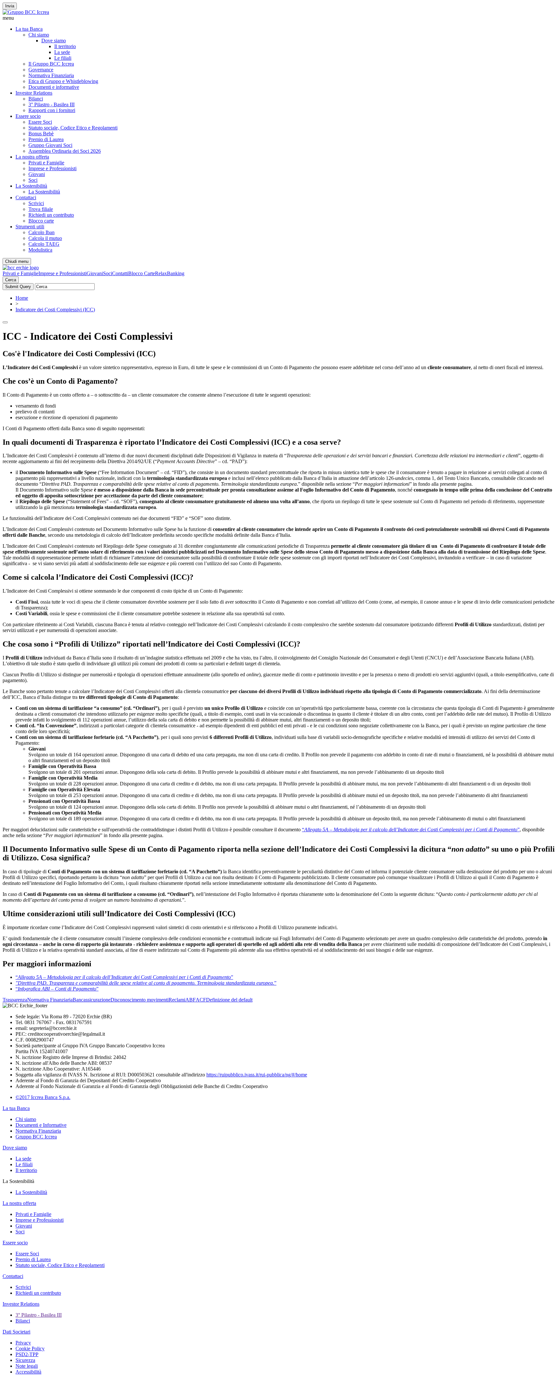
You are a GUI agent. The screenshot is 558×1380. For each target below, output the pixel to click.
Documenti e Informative (41, 1125)
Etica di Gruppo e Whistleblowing (63, 81)
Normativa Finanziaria (51, 75)
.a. (68, 1097)
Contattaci (26, 197)
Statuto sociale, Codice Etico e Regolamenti (73, 127)
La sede (62, 52)
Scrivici (36, 203)
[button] (279, 18)
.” (146, 983)
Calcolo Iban (41, 232)
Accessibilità (28, 1372)
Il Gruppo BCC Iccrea (51, 64)
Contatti (120, 273)
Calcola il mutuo (45, 238)
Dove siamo (53, 40)
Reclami (177, 999)
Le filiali (62, 58)
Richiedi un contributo (51, 215)
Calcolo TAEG (43, 244)
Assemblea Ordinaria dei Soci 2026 (64, 151)
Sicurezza (25, 1360)
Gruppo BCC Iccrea (36, 1136)
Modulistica (40, 250)
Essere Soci (40, 122)
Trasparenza (15, 999)
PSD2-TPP (27, 1354)
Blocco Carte (141, 273)
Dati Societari (16, 1331)
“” (411, 829)
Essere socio (28, 116)
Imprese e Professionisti (52, 168)
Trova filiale (40, 209)
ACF (201, 999)
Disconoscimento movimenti (139, 999)
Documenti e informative (53, 87)
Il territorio (65, 46)
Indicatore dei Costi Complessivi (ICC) (55, 309)
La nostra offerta (32, 157)
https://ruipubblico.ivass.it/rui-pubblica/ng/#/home (256, 1074)
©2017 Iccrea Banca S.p (41, 1097)
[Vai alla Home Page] (21, 267)
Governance (40, 69)
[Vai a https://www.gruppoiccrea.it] (26, 12)
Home (22, 298)
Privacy (23, 1342)
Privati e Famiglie (46, 162)
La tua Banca (29, 29)
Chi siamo (38, 34)
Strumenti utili (30, 226)
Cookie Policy (30, 1348)
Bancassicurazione (91, 999)
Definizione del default (229, 999)
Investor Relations (34, 93)
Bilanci (35, 98)
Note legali (27, 1366)
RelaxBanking (169, 273)
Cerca (10, 279)
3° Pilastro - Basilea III (51, 104)
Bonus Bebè (41, 133)
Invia (9, 6)
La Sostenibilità (31, 186)
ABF (190, 999)
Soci (32, 180)
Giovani (36, 174)
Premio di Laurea (46, 139)
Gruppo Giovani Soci (50, 145)
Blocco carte (41, 220)
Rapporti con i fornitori (51, 110)
